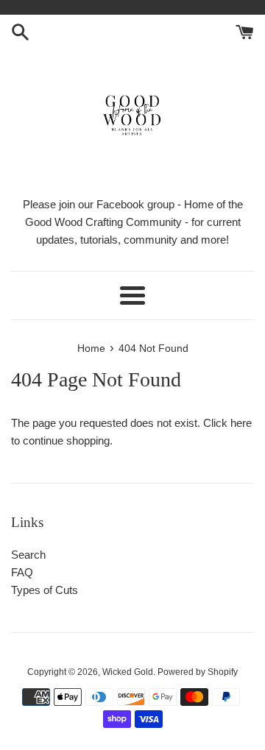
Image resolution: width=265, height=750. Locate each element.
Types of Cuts (44, 590)
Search (28, 554)
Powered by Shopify (198, 672)
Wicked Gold (127, 672)
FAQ (22, 572)
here (241, 423)
